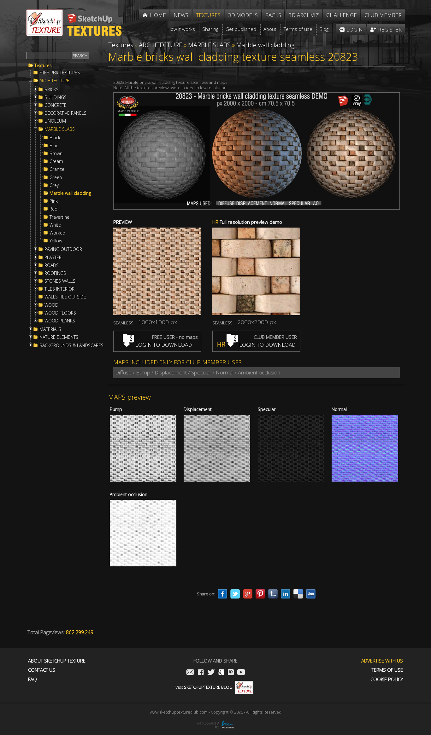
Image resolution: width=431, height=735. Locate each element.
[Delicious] (298, 594)
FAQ (32, 679)
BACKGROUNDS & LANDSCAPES (71, 345)
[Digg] (311, 594)
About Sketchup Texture (57, 661)
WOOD (51, 305)
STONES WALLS (59, 281)
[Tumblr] (273, 594)
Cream (56, 161)
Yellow (56, 241)
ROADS (51, 265)
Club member (383, 15)
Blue (54, 145)
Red (53, 209)
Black (55, 138)
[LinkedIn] (285, 594)
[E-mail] (190, 672)
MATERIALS (50, 329)
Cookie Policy (386, 679)
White (55, 225)
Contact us (41, 670)
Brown (56, 153)
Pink (54, 201)
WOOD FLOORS (60, 313)
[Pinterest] (260, 594)
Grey (54, 185)
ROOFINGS (55, 273)
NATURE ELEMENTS (58, 337)
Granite (57, 169)
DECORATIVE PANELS (65, 113)
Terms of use (387, 670)
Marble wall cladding (70, 193)
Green (56, 177)
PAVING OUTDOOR (63, 249)
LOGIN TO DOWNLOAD (163, 344)
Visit (204, 687)
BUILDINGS (55, 97)
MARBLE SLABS (59, 129)
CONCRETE (55, 105)
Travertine (59, 217)
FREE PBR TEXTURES (59, 73)
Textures (43, 65)
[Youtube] (241, 672)
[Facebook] (222, 594)
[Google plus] (247, 594)
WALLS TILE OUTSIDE (65, 297)
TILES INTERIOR (59, 289)
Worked (57, 233)
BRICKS (51, 89)
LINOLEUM (55, 121)
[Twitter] (235, 594)
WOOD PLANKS (59, 321)
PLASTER (53, 257)
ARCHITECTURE (54, 81)
